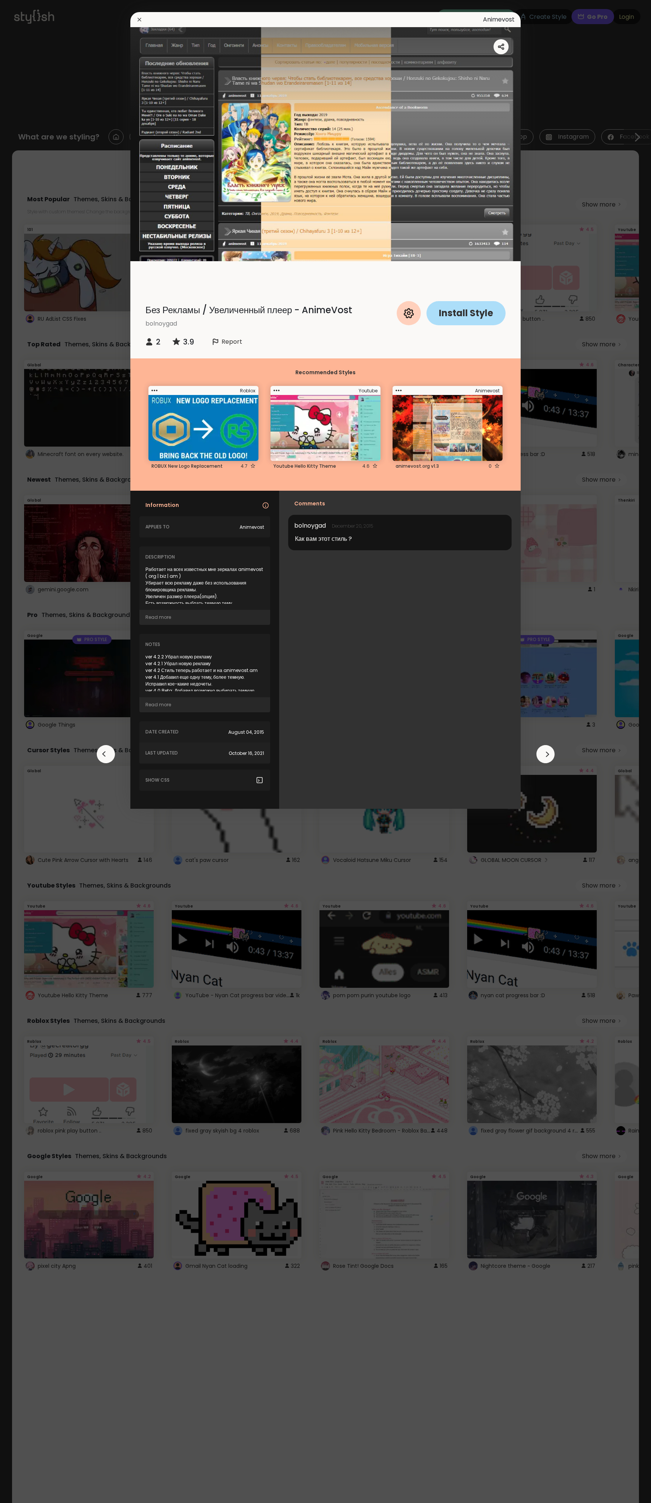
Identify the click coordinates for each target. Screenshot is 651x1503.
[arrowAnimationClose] (105, 754)
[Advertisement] (30, 751)
